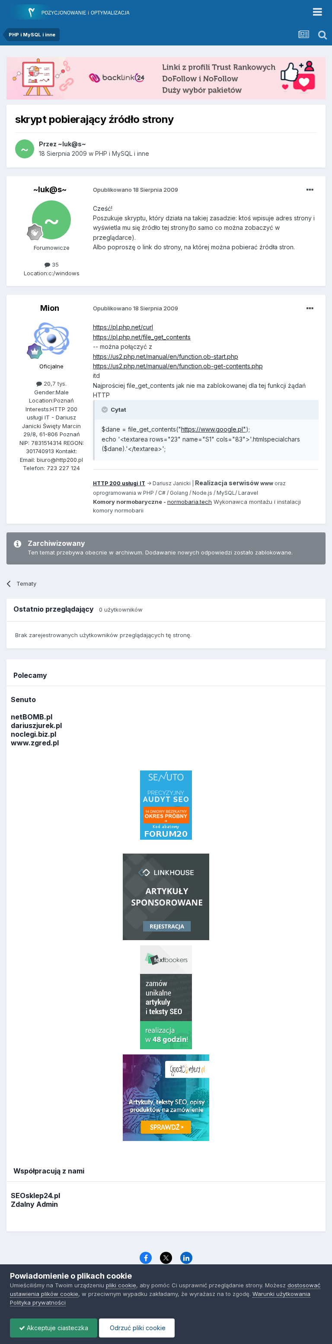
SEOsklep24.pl (35, 1195)
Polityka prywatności (38, 1302)
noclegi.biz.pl (33, 734)
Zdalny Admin (34, 1204)
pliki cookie (121, 1285)
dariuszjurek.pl (36, 725)
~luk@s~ (50, 189)
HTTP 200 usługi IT (119, 483)
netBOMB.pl (31, 716)
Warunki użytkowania (281, 1293)
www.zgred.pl (35, 742)
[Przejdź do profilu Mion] (51, 338)
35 (54, 264)
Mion (49, 308)
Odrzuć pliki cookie (137, 1327)
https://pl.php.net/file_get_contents (142, 337)
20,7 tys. (54, 383)
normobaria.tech (189, 501)
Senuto (23, 699)
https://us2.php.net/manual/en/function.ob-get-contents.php (178, 366)
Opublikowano (135, 189)
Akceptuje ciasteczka (56, 1327)
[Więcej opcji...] (310, 190)
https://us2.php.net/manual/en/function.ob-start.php (165, 356)
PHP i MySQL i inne (122, 153)
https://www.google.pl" (213, 429)
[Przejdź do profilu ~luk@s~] (24, 148)
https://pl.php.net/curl (123, 327)
